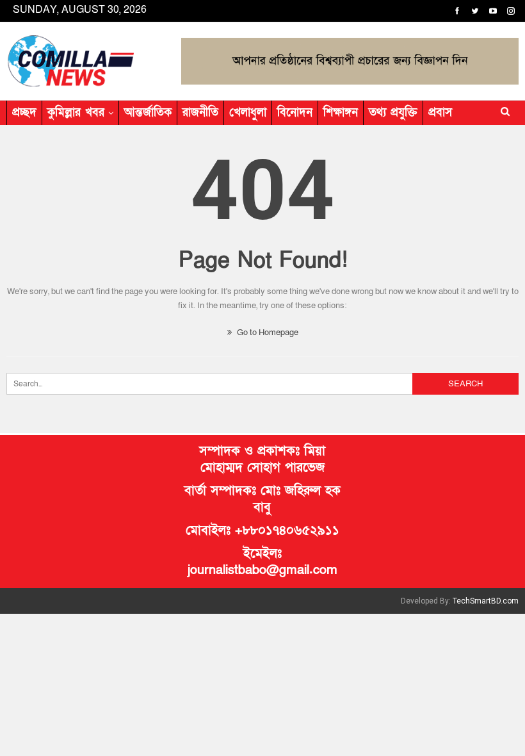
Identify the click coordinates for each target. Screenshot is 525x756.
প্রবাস (440, 112)
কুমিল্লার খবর (75, 112)
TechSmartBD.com (486, 600)
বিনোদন (294, 112)
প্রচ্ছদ (24, 112)
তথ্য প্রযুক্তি (393, 112)
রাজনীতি (200, 112)
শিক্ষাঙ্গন (340, 112)
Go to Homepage (266, 332)
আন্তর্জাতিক (148, 112)
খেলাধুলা (247, 112)
